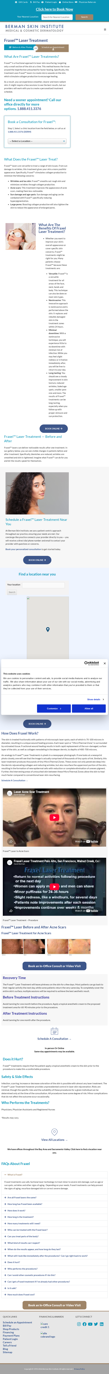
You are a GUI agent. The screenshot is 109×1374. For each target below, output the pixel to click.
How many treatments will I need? (24, 1223)
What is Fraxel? (15, 1174)
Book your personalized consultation (23, 549)
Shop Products (11, 1329)
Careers (7, 1342)
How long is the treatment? (21, 1217)
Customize (52, 708)
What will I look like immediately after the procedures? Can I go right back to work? (48, 1256)
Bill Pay (7, 1325)
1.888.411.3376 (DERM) (19, 132)
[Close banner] (105, 663)
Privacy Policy (79, 1369)
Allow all (89, 708)
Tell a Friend (9, 1345)
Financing (8, 1332)
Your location (13, 584)
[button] (105, 29)
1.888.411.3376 (29, 109)
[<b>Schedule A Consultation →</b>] (54, 1031)
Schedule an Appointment (17, 1322)
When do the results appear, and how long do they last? (34, 1249)
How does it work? (16, 1210)
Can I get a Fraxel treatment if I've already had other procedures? (39, 1281)
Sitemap (7, 1352)
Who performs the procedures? (22, 1269)
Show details (93, 699)
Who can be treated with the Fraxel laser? (28, 1230)
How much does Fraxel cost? (21, 1294)
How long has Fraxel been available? (25, 1204)
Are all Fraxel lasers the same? (22, 1197)
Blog (5, 1348)
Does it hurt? (14, 1262)
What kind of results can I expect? (24, 1243)
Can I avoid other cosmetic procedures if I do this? (31, 1275)
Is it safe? (12, 1288)
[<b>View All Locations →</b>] (54, 1132)
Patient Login (10, 1339)
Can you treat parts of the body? (23, 1236)
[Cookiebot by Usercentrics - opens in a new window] (86, 663)
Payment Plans (11, 1335)
